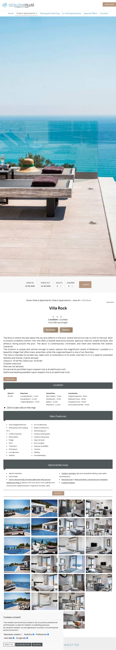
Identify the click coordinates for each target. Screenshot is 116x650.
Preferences (41, 634)
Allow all (37, 644)
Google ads (21, 638)
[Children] (70, 286)
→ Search (85, 284)
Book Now (50, 330)
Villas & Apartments (26, 13)
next (112, 302)
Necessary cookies (12, 634)
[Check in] (29, 286)
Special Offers (90, 13)
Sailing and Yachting (49, 13)
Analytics (28, 634)
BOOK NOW (109, 4)
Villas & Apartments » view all (66, 300)
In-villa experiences (71, 13)
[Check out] (45, 286)
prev (108, 302)
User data (8, 638)
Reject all (9, 644)
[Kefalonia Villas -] (18, 5)
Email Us (66, 330)
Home (11, 13)
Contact (104, 13)
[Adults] (59, 286)
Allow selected (23, 644)
